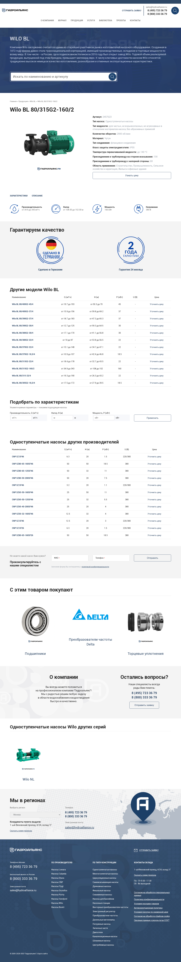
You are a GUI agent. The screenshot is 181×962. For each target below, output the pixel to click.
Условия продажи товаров (146, 904)
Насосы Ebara (57, 878)
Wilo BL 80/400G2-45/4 (22, 304)
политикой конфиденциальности (95, 567)
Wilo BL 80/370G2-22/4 (22, 347)
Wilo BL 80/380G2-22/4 (22, 340)
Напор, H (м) (57, 413)
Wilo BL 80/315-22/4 (21, 376)
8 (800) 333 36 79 (157, 13)
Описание (37, 196)
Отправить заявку (131, 10)
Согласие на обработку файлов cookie (152, 916)
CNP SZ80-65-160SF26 (22, 535)
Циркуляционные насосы (104, 878)
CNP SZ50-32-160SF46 (22, 514)
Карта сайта (43, 954)
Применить (152, 418)
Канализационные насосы (105, 936)
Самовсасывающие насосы (105, 882)
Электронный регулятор (104, 911)
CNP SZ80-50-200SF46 (22, 478)
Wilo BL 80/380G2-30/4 (22, 333)
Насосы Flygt (57, 886)
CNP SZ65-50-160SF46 (22, 492)
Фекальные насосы (102, 890)
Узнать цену (131, 175)
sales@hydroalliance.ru (156, 7)
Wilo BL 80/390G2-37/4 (22, 319)
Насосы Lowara (58, 869)
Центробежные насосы (103, 945)
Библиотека (105, 20)
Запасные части (100, 928)
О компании (47, 20)
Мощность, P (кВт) (101, 413)
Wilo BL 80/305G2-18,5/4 (23, 383)
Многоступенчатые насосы (105, 874)
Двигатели (98, 932)
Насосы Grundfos (59, 890)
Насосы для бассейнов (103, 899)
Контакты (135, 20)
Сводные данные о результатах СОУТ (151, 920)
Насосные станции (101, 903)
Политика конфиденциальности (149, 899)
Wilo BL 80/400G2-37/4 (22, 311)
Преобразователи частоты (105, 915)
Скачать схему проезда (21, 831)
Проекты (121, 20)
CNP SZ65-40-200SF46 (22, 507)
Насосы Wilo (57, 903)
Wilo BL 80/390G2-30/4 (22, 326)
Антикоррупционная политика (148, 908)
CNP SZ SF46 (18, 457)
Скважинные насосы (102, 894)
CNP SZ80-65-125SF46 (22, 471)
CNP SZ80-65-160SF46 (22, 464)
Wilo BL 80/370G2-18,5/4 (23, 354)
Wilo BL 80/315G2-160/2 (23, 369)
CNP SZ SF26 (18, 528)
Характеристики (19, 196)
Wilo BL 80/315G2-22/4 (22, 361)
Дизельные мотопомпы (104, 920)
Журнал (62, 20)
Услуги (91, 20)
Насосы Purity (57, 894)
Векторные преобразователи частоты (110, 907)
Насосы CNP (57, 882)
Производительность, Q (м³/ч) (24, 413)
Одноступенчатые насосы (105, 869)
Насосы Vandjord (59, 899)
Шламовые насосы (101, 941)
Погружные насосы (102, 924)
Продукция (77, 20)
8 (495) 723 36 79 (157, 10)
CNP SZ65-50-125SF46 (22, 499)
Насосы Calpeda (58, 874)
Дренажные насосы (102, 886)
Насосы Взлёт (57, 907)
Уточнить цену (156, 304)
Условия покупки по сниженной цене (151, 912)
